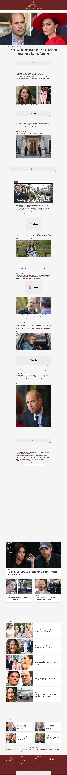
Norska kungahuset (22, 749)
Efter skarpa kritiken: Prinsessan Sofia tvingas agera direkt (31, 85)
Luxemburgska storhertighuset (19, 751)
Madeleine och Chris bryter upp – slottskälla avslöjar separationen (32, 462)
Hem (21, 758)
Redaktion (22, 765)
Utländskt (9, 569)
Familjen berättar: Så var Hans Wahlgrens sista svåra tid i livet (31, 238)
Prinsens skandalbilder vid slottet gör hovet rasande (30, 460)
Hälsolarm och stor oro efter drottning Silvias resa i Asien (30, 331)
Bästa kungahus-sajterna (25, 766)
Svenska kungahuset (9, 749)
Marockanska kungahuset (42, 751)
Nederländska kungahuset (43, 749)
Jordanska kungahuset (57, 749)
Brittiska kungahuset (10, 46)
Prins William (18, 46)
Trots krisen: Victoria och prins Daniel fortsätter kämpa (30, 383)
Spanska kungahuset (35, 749)
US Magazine (23, 328)
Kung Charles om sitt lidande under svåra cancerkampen (30, 278)
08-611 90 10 (37, 762)
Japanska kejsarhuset (27, 751)
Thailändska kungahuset (34, 751)
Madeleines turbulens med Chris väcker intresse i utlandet (31, 133)
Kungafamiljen (37, 660)
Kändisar (22, 763)
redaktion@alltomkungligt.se (40, 759)
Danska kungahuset (29, 749)
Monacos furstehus (49, 751)
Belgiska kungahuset (50, 749)
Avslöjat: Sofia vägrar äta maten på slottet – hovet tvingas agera (32, 459)
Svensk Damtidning (47, 325)
